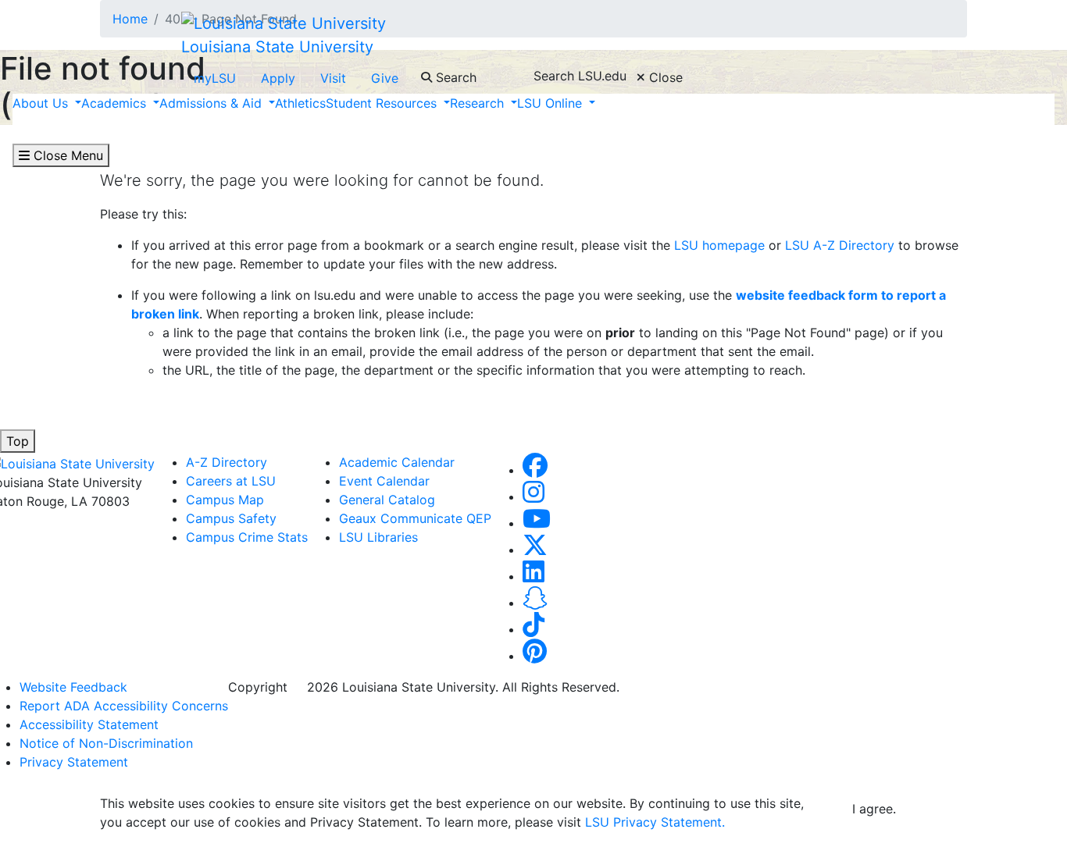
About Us (42, 103)
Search (454, 77)
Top (17, 441)
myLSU (215, 78)
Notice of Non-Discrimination (106, 743)
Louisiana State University (277, 46)
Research (479, 103)
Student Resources (383, 103)
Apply (278, 78)
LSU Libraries (378, 537)
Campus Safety (231, 518)
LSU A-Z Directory (837, 245)
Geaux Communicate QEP (415, 518)
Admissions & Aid (212, 103)
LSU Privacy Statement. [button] (655, 822)
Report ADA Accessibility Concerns (124, 705)
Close (664, 77)
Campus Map (225, 499)
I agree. (874, 809)
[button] (535, 470)
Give (384, 78)
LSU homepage (719, 245)
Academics (115, 103)
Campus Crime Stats (247, 537)
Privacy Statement (74, 762)
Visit (333, 78)
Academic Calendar (397, 462)
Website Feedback (73, 687)
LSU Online (551, 103)
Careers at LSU (231, 481)
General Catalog (387, 499)
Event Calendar (384, 481)
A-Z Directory (226, 462)
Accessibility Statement (89, 724)
